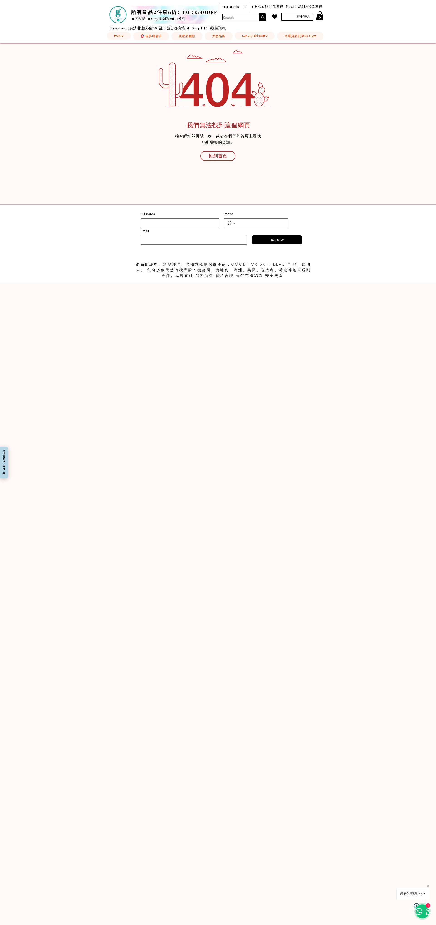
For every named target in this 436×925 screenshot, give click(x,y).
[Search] (262, 17)
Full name (148, 214)
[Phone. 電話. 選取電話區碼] (231, 223)
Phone (228, 214)
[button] (234, 7)
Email (145, 231)
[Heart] (275, 16)
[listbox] (234, 7)
